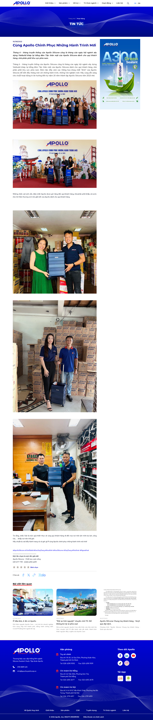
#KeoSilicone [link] (58, 550)
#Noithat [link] (75, 550)
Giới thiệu (50, 710)
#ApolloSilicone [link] (19, 550)
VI (135, 3)
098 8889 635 (22, 667)
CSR (78, 710)
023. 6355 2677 (69, 680)
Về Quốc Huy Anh (31, 710)
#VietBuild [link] (29, 550)
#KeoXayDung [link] (39, 550)
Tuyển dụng (91, 710)
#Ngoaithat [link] (84, 550)
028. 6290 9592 (69, 663)
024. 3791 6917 (68, 696)
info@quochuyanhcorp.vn (26, 671)
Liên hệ (126, 710)
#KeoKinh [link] (49, 550)
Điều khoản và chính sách (93, 717)
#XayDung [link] (67, 550)
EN (139, 3)
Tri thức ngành (109, 710)
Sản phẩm (65, 710)
